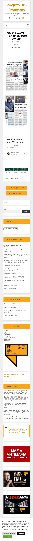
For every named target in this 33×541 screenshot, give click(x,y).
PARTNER (6, 340)
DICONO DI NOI (9, 338)
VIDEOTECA (7, 336)
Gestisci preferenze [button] (9, 533)
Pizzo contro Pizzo (10, 315)
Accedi (5, 202)
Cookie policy (22, 529)
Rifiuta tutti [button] (21, 533)
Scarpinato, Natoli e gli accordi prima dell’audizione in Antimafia (16, 417)
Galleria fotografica (10, 285)
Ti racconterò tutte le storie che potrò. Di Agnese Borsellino (15, 261)
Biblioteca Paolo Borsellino (13, 265)
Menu (6, 25)
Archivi (6, 227)
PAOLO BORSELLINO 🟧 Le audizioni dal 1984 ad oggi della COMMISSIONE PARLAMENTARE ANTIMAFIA (15, 398)
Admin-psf (17, 44)
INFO (5, 332)
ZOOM (5, 333)
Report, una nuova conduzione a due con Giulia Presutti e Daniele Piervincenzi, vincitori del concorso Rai (16, 412)
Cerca (5, 209)
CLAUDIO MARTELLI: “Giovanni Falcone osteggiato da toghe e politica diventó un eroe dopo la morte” (15, 405)
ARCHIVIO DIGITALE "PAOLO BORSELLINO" (13, 245)
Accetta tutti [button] (7, 537)
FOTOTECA (7, 335)
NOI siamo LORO (9, 304)
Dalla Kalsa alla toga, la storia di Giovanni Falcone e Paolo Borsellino (16, 256)
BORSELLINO (17, 47)
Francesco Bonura (13, 178)
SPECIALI (6, 339)
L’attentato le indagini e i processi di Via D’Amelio (16, 269)
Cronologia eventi (9, 273)
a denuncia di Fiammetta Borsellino (13, 250)
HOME (5, 331)
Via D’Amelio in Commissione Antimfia (14, 281)
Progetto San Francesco (16, 7)
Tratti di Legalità (9, 307)
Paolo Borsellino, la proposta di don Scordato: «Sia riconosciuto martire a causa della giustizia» (15, 392)
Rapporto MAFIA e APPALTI (13, 277)
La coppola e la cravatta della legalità (14, 311)
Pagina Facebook (9, 288)
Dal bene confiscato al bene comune (13, 375)
